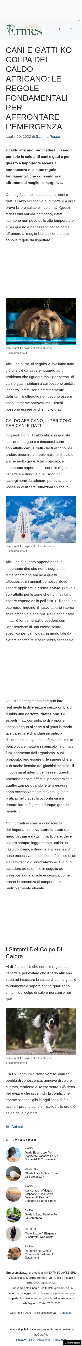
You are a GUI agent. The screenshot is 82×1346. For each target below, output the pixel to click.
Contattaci (65, 1312)
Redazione (59, 1339)
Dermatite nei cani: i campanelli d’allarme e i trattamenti (40, 1254)
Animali (17, 1127)
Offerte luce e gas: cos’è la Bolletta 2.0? (41, 1175)
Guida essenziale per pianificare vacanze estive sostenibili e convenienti (41, 1156)
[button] (60, 29)
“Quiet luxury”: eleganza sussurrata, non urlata (40, 1235)
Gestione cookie (72, 1343)
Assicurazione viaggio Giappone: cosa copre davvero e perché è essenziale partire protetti (41, 1195)
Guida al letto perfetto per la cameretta (41, 1216)
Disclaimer (43, 1339)
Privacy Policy (25, 1339)
